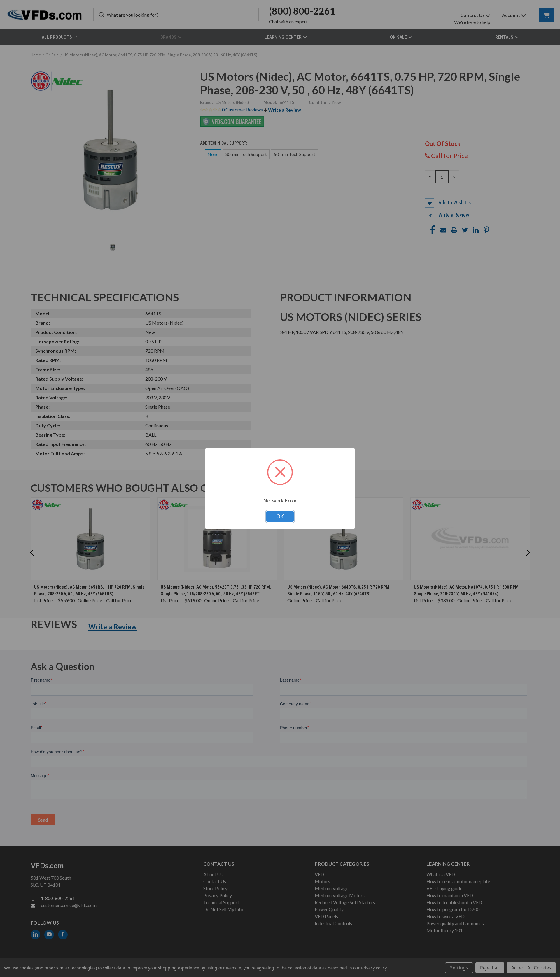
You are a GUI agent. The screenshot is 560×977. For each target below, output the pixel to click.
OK (280, 516)
